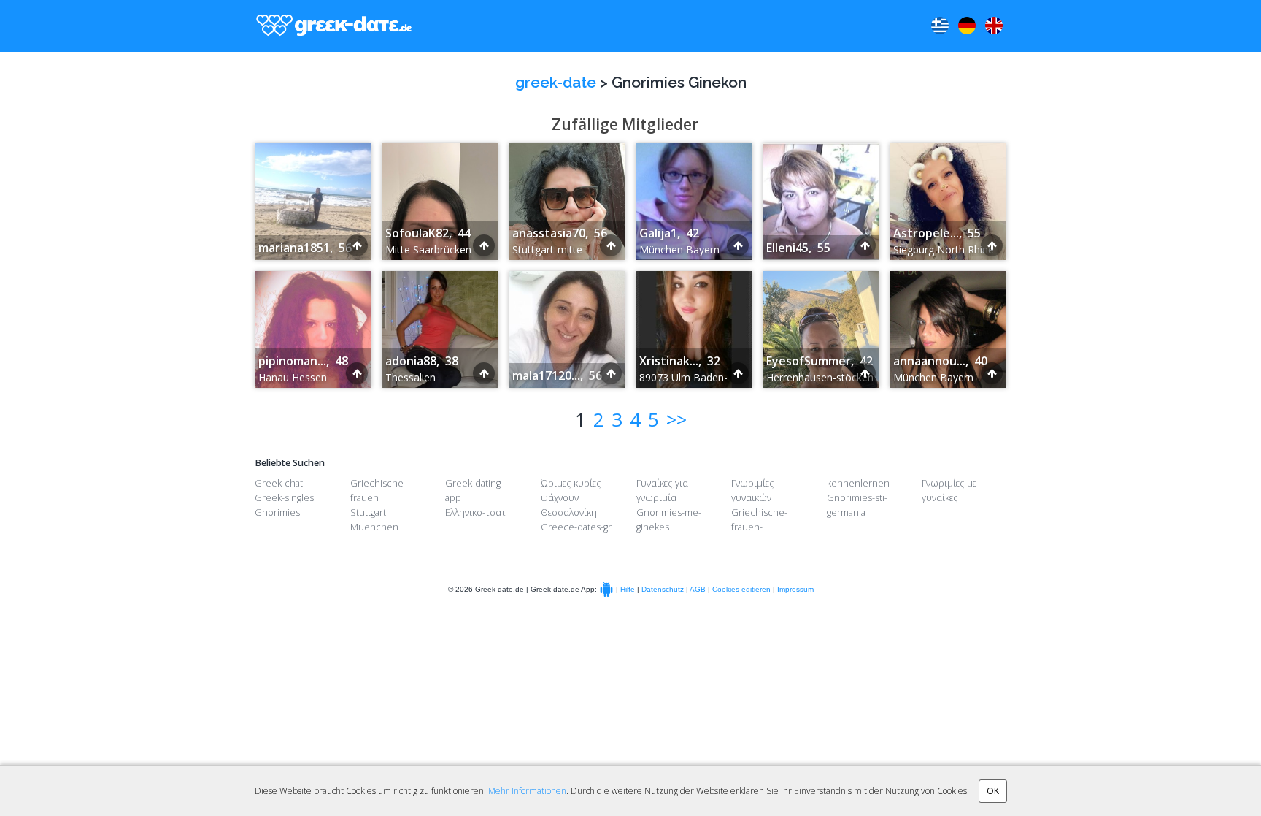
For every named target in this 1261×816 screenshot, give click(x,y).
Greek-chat (279, 483)
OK (993, 791)
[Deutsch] (967, 25)
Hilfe (627, 590)
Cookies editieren (741, 590)
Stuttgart (368, 512)
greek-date (555, 82)
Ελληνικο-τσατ (475, 512)
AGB (698, 590)
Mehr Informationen (527, 791)
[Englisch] (994, 25)
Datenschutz (662, 590)
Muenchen (374, 527)
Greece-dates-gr (576, 527)
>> (676, 419)
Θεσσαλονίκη (569, 512)
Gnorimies (277, 512)
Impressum (795, 590)
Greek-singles (284, 498)
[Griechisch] (940, 25)
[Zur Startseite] (331, 26)
